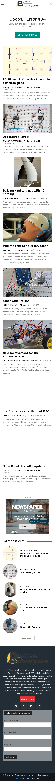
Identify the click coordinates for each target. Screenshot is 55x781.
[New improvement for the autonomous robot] (27, 334)
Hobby (6, 305)
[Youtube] (38, 706)
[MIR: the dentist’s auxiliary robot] (27, 227)
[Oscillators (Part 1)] (27, 118)
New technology (11, 198)
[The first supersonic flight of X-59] (27, 392)
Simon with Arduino (16, 301)
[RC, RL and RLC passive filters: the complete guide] (27, 61)
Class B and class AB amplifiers (24, 466)
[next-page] (9, 488)
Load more (26, 638)
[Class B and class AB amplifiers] (27, 447)
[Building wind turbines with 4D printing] (27, 172)
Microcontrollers (12, 360)
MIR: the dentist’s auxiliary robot (25, 246)
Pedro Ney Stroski (32, 87)
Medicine (7, 250)
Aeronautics (9, 415)
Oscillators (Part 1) (16, 136)
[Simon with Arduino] (27, 282)
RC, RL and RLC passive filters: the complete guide (35, 554)
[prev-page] (4, 488)
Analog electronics (13, 87)
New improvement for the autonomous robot (21, 354)
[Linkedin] (24, 706)
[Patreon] (31, 706)
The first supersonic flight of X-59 (26, 411)
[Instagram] (16, 706)
